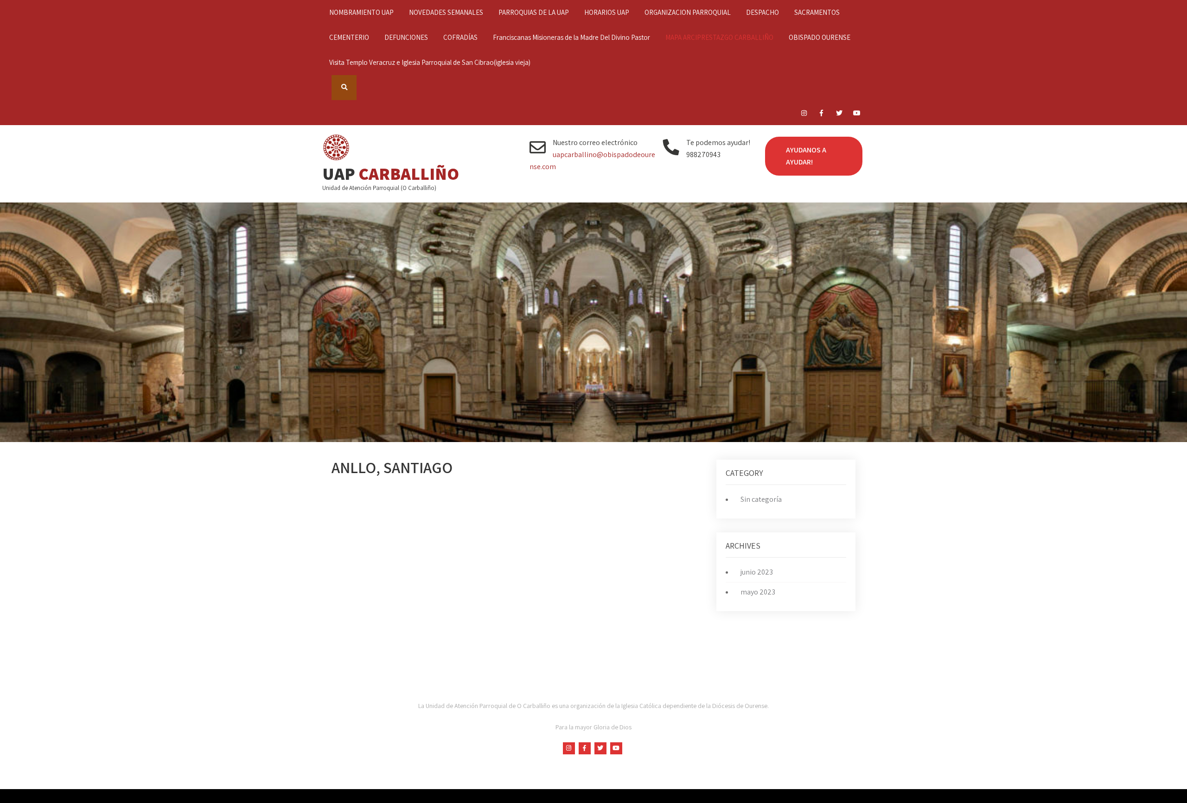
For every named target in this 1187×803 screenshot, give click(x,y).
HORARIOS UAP (606, 12)
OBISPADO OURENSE (819, 37)
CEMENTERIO (349, 37)
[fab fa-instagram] (804, 114)
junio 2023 (756, 572)
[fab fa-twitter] (839, 114)
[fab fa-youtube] (857, 114)
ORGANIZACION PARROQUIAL (688, 12)
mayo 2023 (757, 592)
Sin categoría (761, 499)
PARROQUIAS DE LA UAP (533, 12)
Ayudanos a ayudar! (806, 156)
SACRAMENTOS (817, 12)
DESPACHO (762, 12)
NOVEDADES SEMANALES (446, 12)
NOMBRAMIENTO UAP (361, 12)
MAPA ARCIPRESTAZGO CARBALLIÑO (719, 37)
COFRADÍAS (460, 37)
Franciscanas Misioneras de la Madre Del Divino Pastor (571, 37)
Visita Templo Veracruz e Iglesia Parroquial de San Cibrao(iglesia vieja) (429, 62)
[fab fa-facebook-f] (821, 114)
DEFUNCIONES (406, 37)
